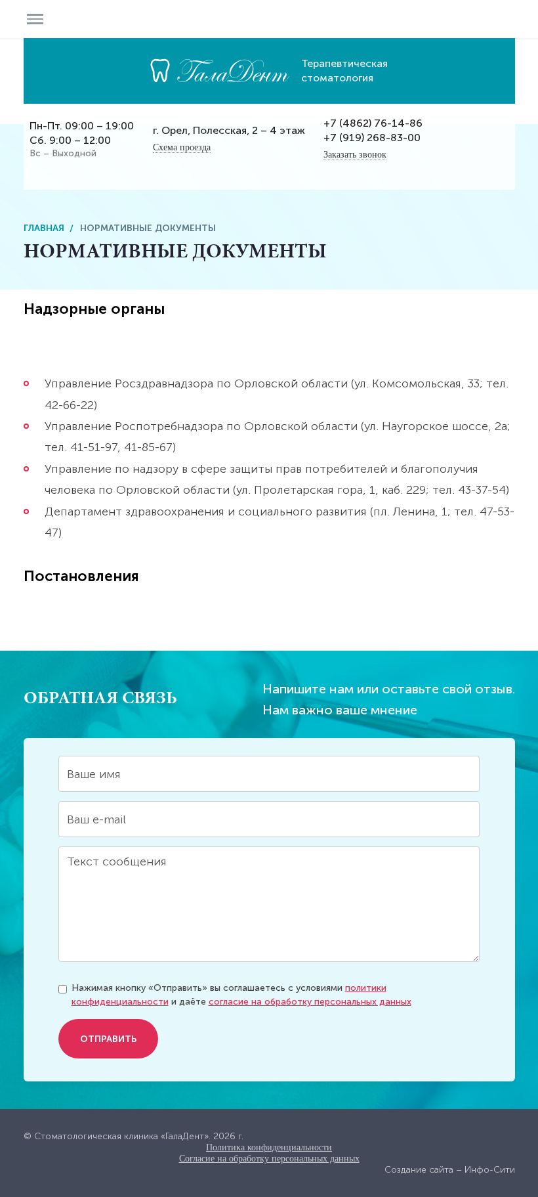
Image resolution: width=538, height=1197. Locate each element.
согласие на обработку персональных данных (310, 1001)
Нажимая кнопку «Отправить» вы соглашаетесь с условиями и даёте (241, 994)
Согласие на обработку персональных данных (269, 1159)
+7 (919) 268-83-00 (372, 137)
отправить (108, 1039)
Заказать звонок (354, 155)
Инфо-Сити (490, 1169)
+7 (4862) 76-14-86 (373, 123)
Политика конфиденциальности (269, 1147)
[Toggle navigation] (35, 19)
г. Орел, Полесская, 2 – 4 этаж (229, 130)
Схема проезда (182, 147)
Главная (44, 228)
